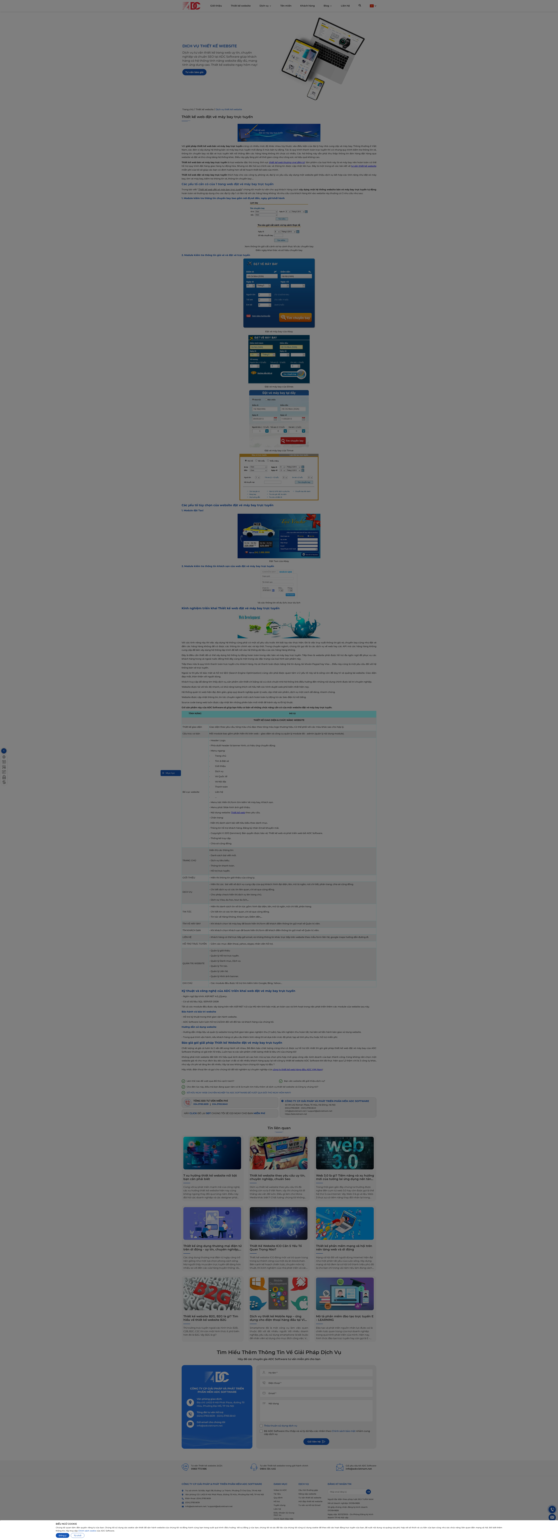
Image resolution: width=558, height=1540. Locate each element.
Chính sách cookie (87, 1531)
